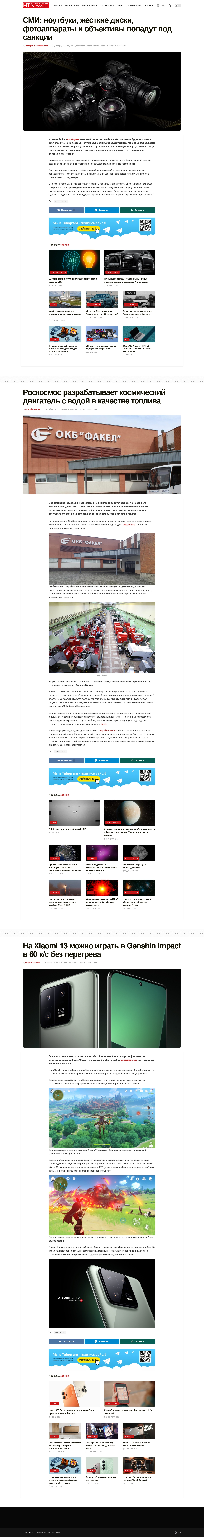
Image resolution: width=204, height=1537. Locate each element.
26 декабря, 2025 (131, 871)
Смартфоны (107, 5)
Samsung (92, 1436)
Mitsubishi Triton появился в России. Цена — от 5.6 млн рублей (102, 312)
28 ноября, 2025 (56, 908)
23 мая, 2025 (92, 352)
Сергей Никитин (32, 409)
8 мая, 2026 (54, 833)
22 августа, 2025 (130, 1449)
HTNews (32, 1533)
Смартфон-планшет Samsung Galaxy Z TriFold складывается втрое (100, 1445)
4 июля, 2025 (129, 1484)
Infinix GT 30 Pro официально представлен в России (136, 1444)
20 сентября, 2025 (94, 317)
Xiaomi (64, 963)
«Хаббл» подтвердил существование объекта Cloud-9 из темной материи (101, 867)
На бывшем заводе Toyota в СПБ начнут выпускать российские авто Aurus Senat (126, 280)
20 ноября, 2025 (93, 908)
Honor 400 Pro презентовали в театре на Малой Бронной (137, 1478)
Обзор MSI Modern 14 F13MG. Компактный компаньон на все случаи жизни (137, 348)
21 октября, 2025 (57, 1452)
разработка (129, 524)
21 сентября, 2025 (57, 320)
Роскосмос (73, 409)
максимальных (129, 1060)
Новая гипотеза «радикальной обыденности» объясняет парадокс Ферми (137, 902)
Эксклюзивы (72, 5)
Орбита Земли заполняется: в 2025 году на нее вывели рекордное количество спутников (65, 867)
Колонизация (113, 822)
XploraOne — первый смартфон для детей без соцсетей (128, 1412)
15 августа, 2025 (56, 355)
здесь (104, 724)
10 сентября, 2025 (94, 1452)
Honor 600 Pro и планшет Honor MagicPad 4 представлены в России (71, 1412)
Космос (149, 5)
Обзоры (57, 5)
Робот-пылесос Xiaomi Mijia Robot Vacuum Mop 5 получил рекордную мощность (65, 1445)
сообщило (73, 139)
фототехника (61, 201)
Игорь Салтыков (32, 963)
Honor (54, 339)
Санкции (104, 46)
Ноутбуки (80, 46)
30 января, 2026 (111, 839)
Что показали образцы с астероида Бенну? (134, 866)
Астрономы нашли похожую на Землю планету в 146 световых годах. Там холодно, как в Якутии (129, 832)
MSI (89, 339)
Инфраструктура (58, 272)
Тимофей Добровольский (36, 46)
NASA (53, 305)
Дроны (72, 46)
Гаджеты (129, 1436)
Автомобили (112, 272)
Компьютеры (89, 5)
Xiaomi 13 (59, 1332)
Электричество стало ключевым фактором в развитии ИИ (73, 280)
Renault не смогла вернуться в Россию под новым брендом (137, 312)
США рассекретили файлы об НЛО (67, 829)
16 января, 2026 (56, 874)
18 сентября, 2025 (131, 317)
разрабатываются (108, 730)
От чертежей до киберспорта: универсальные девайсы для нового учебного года (63, 348)
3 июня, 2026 (55, 1417)
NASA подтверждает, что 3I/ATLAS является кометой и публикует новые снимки (102, 902)
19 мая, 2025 (129, 355)
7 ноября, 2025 (56, 286)
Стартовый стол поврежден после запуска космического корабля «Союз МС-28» (62, 902)
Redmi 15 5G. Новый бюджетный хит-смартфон (101, 1478)
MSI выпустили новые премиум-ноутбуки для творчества (101, 347)
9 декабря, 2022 (59, 46)
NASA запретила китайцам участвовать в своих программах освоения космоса (65, 314)
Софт (120, 5)
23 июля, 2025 (92, 1484)
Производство (134, 5)
